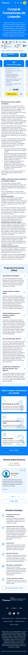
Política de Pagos (14, 624)
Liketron (3, 50)
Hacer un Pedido (14, 450)
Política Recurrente (19, 621)
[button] (12, 496)
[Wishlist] (18, 3)
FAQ (7, 608)
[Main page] (6, 2)
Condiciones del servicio (7, 618)
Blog (20, 608)
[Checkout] (21, 3)
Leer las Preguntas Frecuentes (14, 588)
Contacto (14, 608)
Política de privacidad (21, 618)
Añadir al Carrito (11, 94)
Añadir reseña (14, 501)
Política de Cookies (8, 621)
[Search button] (15, 3)
